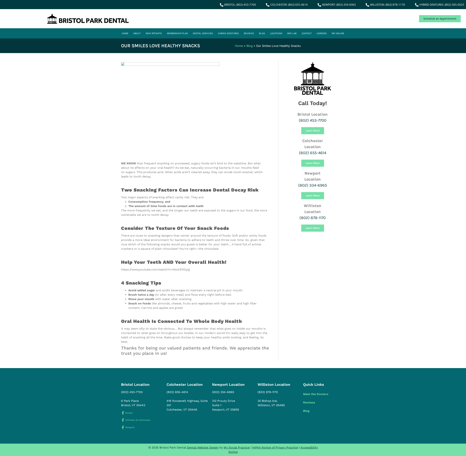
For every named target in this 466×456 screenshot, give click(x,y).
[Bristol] (123, 413)
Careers (322, 33)
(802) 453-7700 (312, 120)
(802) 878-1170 (312, 217)
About (137, 33)
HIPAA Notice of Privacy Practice (275, 447)
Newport (130, 427)
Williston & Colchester (138, 420)
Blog (262, 33)
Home (125, 33)
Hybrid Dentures (228, 33)
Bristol (129, 412)
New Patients (154, 33)
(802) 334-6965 (312, 185)
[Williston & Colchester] (123, 420)
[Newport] (123, 427)
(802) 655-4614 (312, 152)
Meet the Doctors (315, 394)
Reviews (249, 33)
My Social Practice (237, 447)
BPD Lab (292, 33)
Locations (276, 33)
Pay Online (338, 33)
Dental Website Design (203, 447)
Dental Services (203, 33)
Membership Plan (177, 33)
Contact (307, 33)
